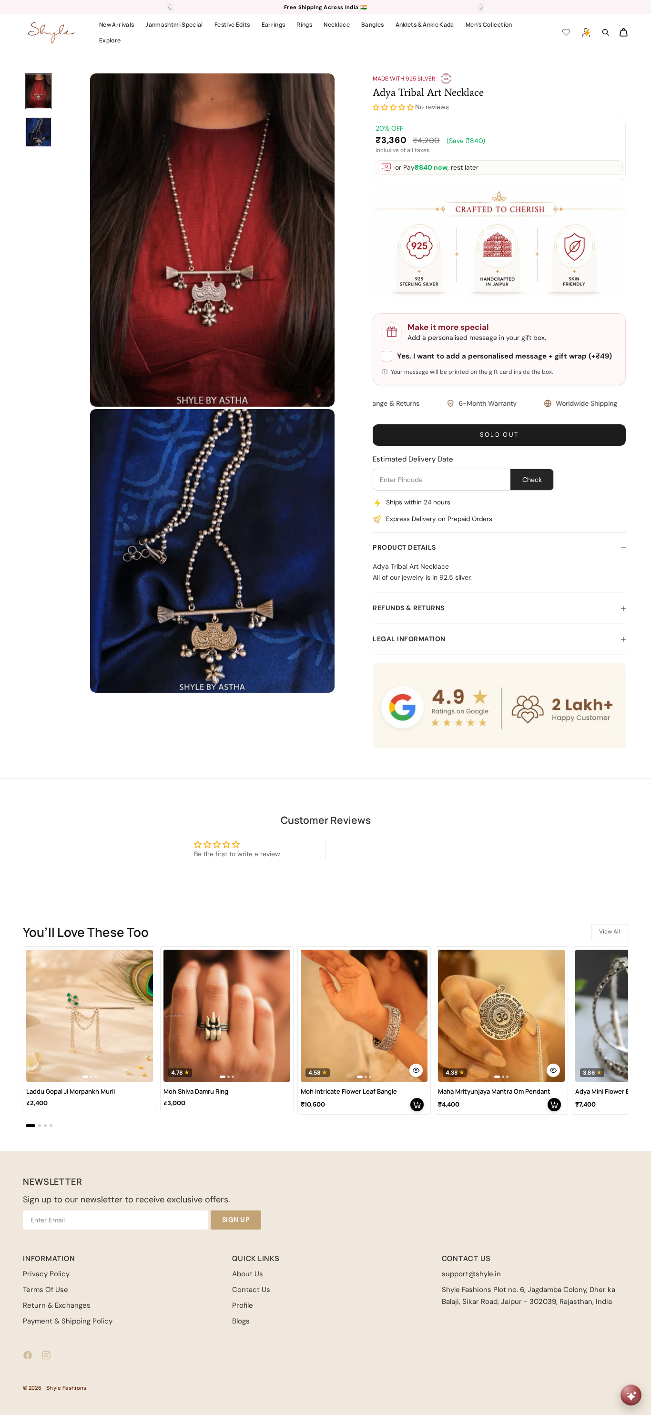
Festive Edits (232, 25)
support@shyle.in (471, 1274)
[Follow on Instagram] (46, 1355)
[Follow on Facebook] (27, 1355)
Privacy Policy (46, 1274)
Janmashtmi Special (174, 25)
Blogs (241, 1321)
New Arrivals (116, 25)
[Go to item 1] (38, 91)
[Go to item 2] (38, 132)
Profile (242, 1305)
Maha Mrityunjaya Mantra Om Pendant (494, 1091)
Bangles (372, 25)
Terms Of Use (45, 1289)
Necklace (337, 25)
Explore (110, 40)
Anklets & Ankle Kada (425, 25)
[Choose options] (416, 1070)
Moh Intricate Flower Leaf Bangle (349, 1091)
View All (609, 931)
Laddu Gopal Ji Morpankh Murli (70, 1091)
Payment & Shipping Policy (67, 1321)
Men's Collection (489, 25)
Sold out (499, 435)
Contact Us (251, 1289)
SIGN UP (236, 1219)
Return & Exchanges (57, 1305)
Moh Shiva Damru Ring (195, 1091)
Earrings (273, 25)
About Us (247, 1274)
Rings (304, 25)
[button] (393, 108)
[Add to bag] (417, 1104)
